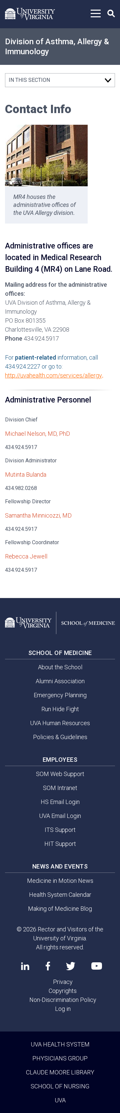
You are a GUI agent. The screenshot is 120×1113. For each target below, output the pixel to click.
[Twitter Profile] (70, 966)
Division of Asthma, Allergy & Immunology (57, 46)
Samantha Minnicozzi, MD (38, 515)
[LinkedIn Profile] (25, 966)
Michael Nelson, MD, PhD (37, 433)
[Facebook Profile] (48, 966)
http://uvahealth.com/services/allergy (53, 375)
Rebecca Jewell (26, 556)
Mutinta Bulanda (25, 474)
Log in (63, 1008)
